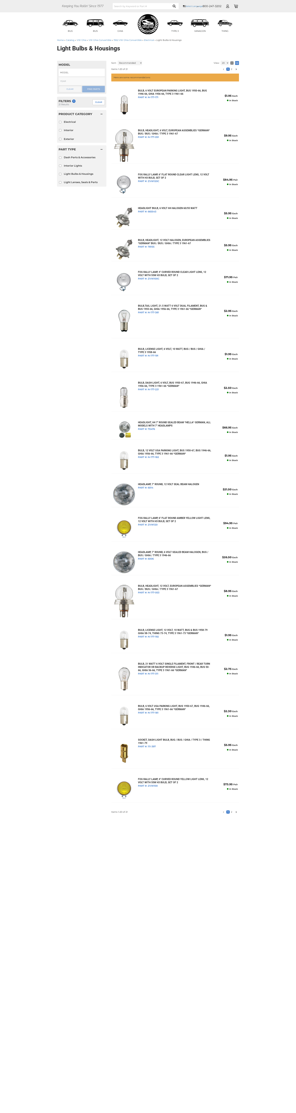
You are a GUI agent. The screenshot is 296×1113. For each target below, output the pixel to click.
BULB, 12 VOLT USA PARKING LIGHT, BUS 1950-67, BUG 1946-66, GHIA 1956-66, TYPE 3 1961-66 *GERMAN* (174, 452)
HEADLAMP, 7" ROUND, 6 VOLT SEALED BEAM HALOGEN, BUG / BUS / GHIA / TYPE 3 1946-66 (173, 554)
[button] (223, 812)
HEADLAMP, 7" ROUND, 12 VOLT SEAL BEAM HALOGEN (168, 484)
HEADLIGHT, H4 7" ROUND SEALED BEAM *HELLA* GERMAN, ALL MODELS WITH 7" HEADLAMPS (174, 424)
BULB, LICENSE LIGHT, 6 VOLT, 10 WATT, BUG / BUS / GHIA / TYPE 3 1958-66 (171, 351)
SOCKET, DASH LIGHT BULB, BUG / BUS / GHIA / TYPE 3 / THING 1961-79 (174, 741)
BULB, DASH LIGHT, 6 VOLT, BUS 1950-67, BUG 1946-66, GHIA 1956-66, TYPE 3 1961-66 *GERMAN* (172, 384)
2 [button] (231, 812)
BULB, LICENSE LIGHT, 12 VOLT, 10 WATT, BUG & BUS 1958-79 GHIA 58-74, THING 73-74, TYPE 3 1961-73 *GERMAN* (173, 632)
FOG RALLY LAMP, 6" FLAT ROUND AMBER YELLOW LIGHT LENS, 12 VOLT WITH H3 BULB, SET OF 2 (174, 520)
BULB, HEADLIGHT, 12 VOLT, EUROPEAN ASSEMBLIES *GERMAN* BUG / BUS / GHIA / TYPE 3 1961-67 (174, 587)
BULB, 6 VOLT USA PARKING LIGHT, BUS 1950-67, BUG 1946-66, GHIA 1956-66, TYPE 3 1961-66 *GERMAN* (174, 708)
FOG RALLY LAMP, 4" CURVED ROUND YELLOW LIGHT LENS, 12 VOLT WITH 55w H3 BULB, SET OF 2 (173, 781)
